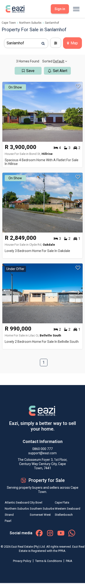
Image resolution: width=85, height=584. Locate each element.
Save (30, 71)
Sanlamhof (52, 22)
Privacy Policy (22, 561)
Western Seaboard (67, 508)
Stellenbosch (64, 514)
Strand (9, 514)
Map (74, 43)
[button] (77, 112)
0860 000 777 (42, 449)
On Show (15, 87)
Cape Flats (62, 502)
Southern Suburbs (42, 508)
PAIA (69, 561)
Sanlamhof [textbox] (15, 43)
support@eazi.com (42, 453)
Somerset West (40, 514)
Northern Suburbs (30, 22)
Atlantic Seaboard (17, 502)
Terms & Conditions (49, 561)
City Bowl (36, 502)
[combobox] (26, 43)
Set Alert (60, 71)
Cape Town (9, 22)
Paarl (8, 521)
